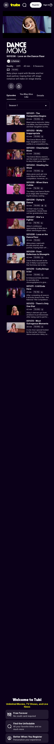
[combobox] (28, 106)
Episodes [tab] (11, 95)
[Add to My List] (11, 86)
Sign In (46, 5)
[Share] (19, 86)
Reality (10, 66)
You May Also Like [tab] (26, 95)
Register (35, 5)
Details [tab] (40, 95)
